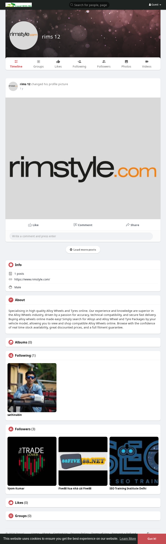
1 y (21, 88)
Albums (21, 342)
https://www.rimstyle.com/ (32, 279)
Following (23, 355)
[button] (89, 4)
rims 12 (51, 36)
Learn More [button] (128, 538)
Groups (21, 515)
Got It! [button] (152, 538)
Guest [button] (155, 4)
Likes (19, 502)
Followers (23, 429)
